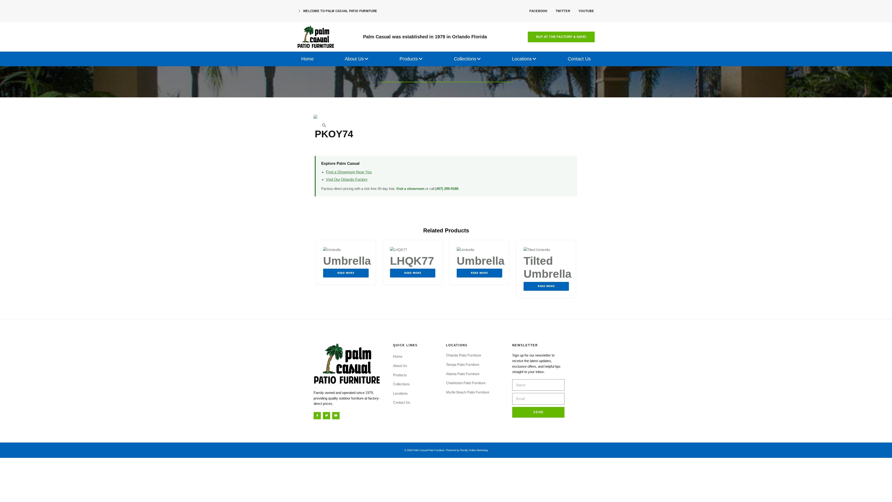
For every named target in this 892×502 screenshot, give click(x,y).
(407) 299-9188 (446, 189)
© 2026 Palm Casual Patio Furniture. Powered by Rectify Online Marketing (446, 450)
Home (397, 356)
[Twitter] (326, 415)
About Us (400, 366)
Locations (400, 393)
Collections (401, 384)
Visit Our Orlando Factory (346, 180)
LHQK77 (412, 261)
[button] (561, 37)
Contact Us (401, 402)
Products (400, 375)
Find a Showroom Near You (349, 172)
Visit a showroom (410, 189)
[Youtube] (335, 415)
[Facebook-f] (317, 415)
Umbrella (347, 261)
